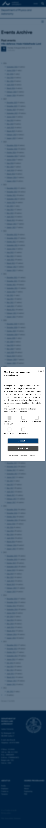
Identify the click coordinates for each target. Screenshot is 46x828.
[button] (23, 455)
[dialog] (23, 414)
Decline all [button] (23, 448)
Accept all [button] (23, 441)
